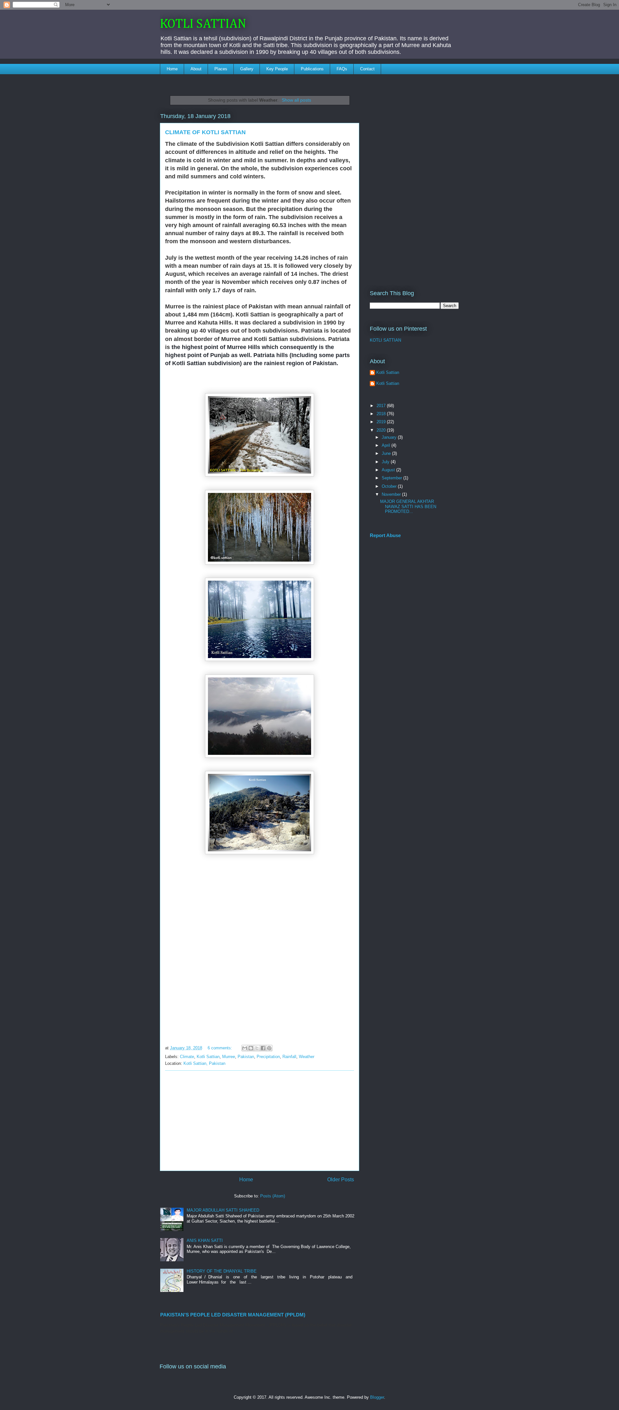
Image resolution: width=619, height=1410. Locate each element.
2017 (382, 405)
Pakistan (246, 1056)
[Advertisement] (259, 1120)
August (389, 469)
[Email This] (244, 1048)
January (390, 437)
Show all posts (296, 100)
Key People (277, 68)
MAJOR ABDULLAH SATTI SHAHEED (223, 1210)
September (392, 477)
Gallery (246, 68)
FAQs (342, 68)
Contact (367, 68)
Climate (187, 1056)
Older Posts (340, 1179)
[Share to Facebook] (263, 1048)
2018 (382, 413)
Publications (312, 68)
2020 (382, 430)
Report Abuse (385, 535)
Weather (306, 1056)
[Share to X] (257, 1048)
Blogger (377, 1397)
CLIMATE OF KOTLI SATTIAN (205, 132)
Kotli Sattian (208, 1056)
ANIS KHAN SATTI (205, 1240)
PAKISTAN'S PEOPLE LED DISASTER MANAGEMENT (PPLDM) (232, 1314)
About (196, 68)
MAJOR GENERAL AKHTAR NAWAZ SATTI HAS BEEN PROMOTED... (408, 506)
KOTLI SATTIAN (203, 24)
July (386, 461)
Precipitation (268, 1056)
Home (172, 68)
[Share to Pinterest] (269, 1048)
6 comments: (220, 1047)
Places (220, 68)
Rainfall (289, 1056)
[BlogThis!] (251, 1048)
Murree (228, 1056)
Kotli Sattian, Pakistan (204, 1063)
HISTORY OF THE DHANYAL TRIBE (222, 1271)
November (392, 494)
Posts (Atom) (272, 1196)
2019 (382, 421)
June (387, 453)
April (386, 445)
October (390, 486)
